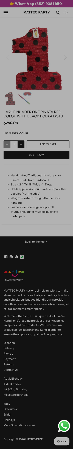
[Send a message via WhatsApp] (64, 426)
